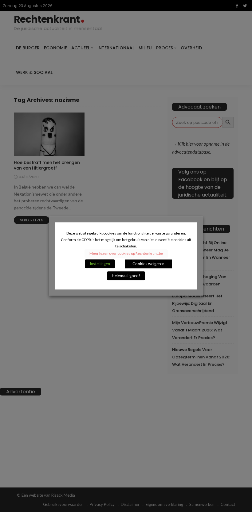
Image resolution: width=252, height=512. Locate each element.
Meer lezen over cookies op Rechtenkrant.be (126, 253)
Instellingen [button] (100, 264)
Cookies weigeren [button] (148, 264)
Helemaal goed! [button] (126, 275)
